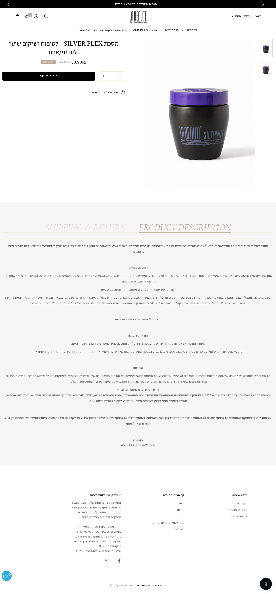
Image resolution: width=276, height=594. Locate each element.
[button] (266, 584)
